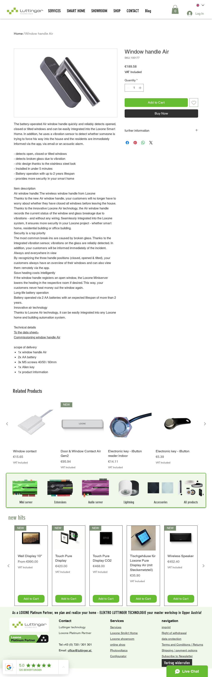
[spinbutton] (134, 87)
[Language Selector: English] (200, 5)
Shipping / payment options (179, 650)
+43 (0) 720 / (71, 644)
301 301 (86, 644)
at (90, 650)
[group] (106, 435)
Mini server (26, 502)
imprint (166, 627)
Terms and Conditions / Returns (182, 644)
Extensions (60, 502)
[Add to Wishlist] (193, 102)
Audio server (95, 502)
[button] (175, 9)
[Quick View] (35, 424)
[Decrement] (127, 87)
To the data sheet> (26, 332)
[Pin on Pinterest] (135, 142)
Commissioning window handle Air (37, 337)
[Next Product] (204, 423)
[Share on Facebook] (127, 142)
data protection (171, 638)
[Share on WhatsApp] (143, 142)
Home (18, 34)
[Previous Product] (7, 423)
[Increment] (140, 87)
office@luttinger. (78, 650)
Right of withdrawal (174, 633)
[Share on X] (150, 142)
